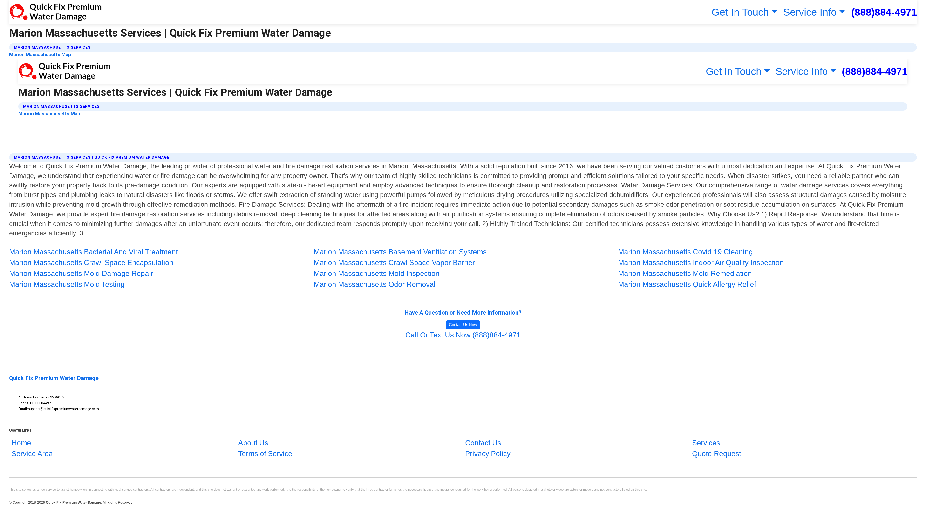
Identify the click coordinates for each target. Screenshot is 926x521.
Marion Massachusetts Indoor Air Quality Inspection (701, 263)
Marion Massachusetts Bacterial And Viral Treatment (93, 252)
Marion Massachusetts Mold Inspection (377, 273)
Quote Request (716, 454)
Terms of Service (265, 454)
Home (21, 443)
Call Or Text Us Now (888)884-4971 (463, 335)
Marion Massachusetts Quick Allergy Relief (687, 284)
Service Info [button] (810, 12)
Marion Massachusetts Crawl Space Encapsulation (91, 263)
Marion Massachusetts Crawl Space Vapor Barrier (394, 263)
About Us (253, 443)
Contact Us (483, 443)
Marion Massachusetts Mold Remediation (685, 273)
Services (706, 443)
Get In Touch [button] (740, 12)
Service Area (32, 454)
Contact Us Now (463, 325)
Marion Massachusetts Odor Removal (375, 284)
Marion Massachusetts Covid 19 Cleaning (685, 252)
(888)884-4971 (884, 12)
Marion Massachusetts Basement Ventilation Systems (400, 252)
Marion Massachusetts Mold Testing (67, 284)
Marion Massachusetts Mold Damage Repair (81, 273)
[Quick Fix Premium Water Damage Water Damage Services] (55, 12)
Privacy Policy (488, 454)
